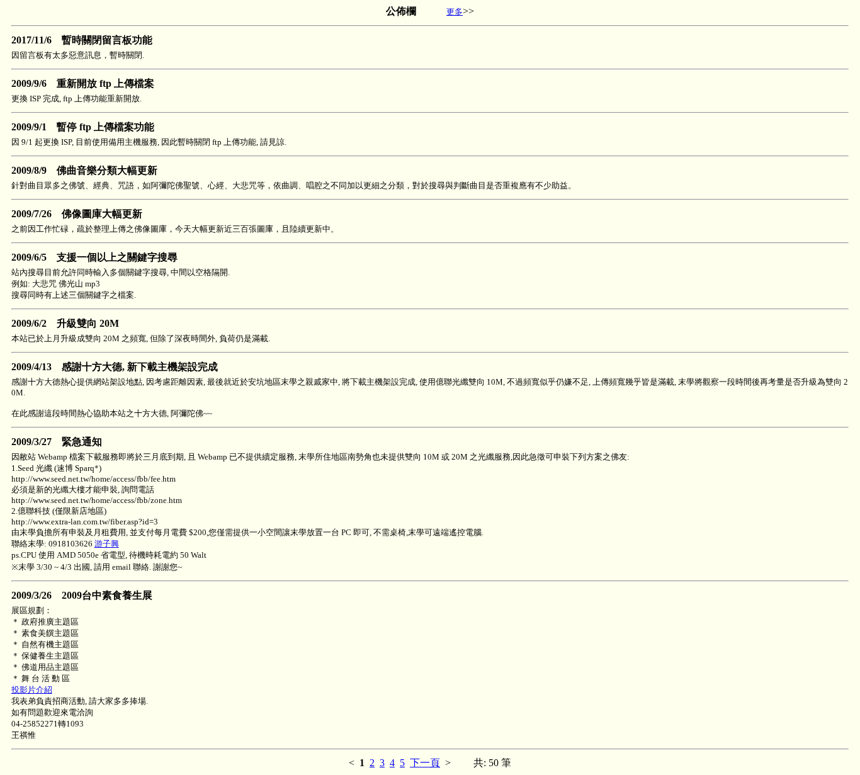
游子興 (106, 543)
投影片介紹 (31, 689)
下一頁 (425, 762)
